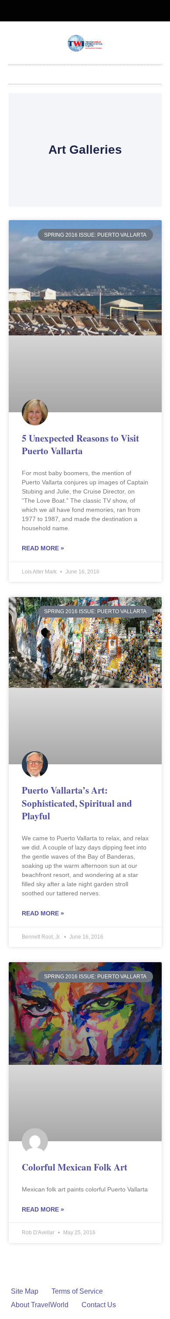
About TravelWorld (39, 1305)
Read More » (43, 548)
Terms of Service (77, 1291)
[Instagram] (92, 11)
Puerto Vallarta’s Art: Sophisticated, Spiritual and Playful (77, 803)
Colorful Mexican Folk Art (74, 1167)
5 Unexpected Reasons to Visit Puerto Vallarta (80, 444)
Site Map (24, 1291)
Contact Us (99, 1305)
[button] (85, 72)
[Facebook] (78, 11)
